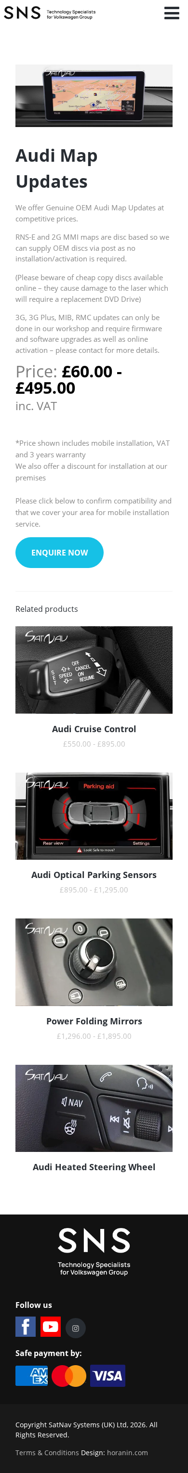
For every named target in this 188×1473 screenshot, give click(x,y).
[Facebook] (25, 1327)
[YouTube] (50, 1327)
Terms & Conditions (47, 1452)
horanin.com (127, 1452)
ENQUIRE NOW (59, 552)
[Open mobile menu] (172, 13)
